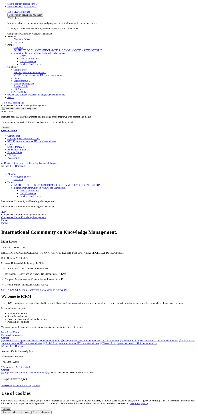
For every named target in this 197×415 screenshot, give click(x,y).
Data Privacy (21, 385)
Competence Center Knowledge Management (23, 217)
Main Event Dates (10, 332)
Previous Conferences (30, 196)
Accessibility (20, 92)
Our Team (18, 179)
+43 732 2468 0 (22, 367)
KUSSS (38, 75)
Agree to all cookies (41, 412)
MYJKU (30, 72)
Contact (5, 337)
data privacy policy (139, 403)
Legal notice (34, 385)
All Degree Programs (24, 83)
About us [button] (11, 174)
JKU (3, 212)
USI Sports (19, 89)
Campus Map (20, 69)
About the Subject (22, 176)
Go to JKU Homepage (18, 11)
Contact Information (29, 190)
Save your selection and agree (16, 412)
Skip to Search (22, 6)
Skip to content (22, 3)
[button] (11, 36)
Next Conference (28, 193)
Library (17, 78)
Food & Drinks (21, 86)
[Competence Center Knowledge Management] (1, 168)
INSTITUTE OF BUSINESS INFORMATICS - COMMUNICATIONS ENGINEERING (58, 185)
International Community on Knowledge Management (40, 187)
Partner (4, 223)
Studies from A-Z (22, 80)
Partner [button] (10, 182)
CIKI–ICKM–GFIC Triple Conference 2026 (35, 290)
